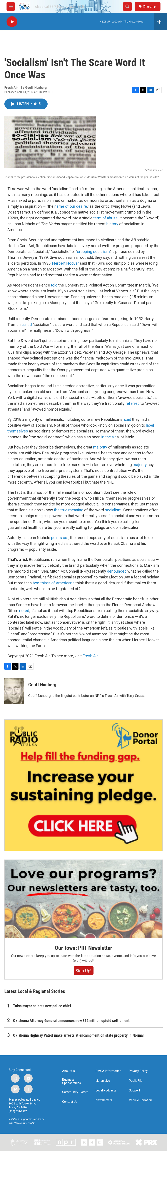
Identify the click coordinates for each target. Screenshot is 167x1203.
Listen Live (103, 1080)
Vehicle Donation (140, 1100)
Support (134, 1090)
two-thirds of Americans (54, 583)
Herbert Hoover (65, 263)
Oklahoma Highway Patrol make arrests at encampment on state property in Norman (79, 1035)
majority (100, 447)
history (112, 224)
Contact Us (69, 1101)
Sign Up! (83, 970)
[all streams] (160, 21)
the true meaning (68, 510)
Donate (149, 6)
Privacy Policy (138, 1071)
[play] (11, 21)
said (127, 419)
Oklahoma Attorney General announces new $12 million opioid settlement (71, 1020)
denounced (117, 571)
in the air (108, 437)
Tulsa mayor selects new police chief (42, 1006)
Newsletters (104, 1100)
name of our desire (70, 206)
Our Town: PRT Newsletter (83, 948)
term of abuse (105, 218)
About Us (68, 1071)
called (27, 324)
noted (24, 610)
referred (132, 403)
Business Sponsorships (71, 1081)
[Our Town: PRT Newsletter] (83, 899)
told (54, 285)
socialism (113, 510)
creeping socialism (93, 251)
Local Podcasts (106, 1090)
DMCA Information (108, 1071)
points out (59, 537)
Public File (135, 1080)
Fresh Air (90, 656)
